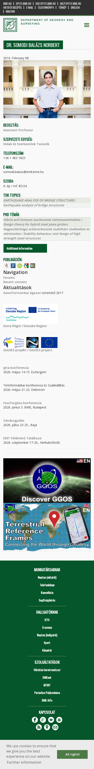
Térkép (62, 7)
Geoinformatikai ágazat (22, 293)
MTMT (47, 685)
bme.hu (7, 3)
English (75, 7)
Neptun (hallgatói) (47, 635)
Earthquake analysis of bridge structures (33, 205)
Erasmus (47, 627)
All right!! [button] (72, 754)
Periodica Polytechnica (47, 692)
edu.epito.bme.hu (46, 3)
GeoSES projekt (14, 350)
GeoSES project (40, 350)
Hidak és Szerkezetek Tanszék (26, 144)
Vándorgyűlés (13, 420)
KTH (47, 619)
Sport (47, 642)
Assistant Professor (18, 130)
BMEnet (47, 677)
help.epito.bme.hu (70, 3)
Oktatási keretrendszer (47, 669)
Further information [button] (24, 762)
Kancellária (47, 592)
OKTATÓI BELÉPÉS (12, 7)
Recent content (15, 282)
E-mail (29, 7)
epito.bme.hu (23, 3)
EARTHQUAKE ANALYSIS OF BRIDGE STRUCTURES (39, 200)
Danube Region (35, 326)
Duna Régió (12, 326)
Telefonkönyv (46, 7)
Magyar (10, 11)
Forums (9, 277)
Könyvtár (47, 650)
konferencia (19, 368)
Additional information (19, 248)
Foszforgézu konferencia (22, 403)
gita (6, 368)
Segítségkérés (47, 600)
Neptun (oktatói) (47, 577)
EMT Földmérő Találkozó (22, 438)
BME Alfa (47, 700)
